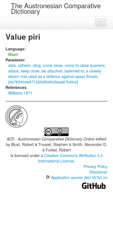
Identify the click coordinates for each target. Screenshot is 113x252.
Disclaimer (98, 172)
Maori (13, 54)
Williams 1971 (20, 93)
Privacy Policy (96, 166)
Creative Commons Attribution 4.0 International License (70, 158)
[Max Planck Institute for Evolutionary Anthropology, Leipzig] (16, 116)
